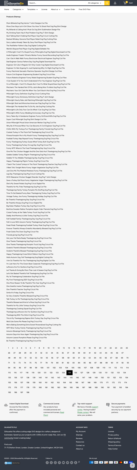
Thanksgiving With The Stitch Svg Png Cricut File (25, 315)
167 (82, 382)
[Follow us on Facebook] (47, 462)
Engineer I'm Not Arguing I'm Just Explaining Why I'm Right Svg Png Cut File (35, 68)
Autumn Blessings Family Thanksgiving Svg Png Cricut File (28, 331)
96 (20, 368)
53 (36, 358)
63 (90, 358)
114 (127, 368)
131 (106, 373)
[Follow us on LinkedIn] (71, 462)
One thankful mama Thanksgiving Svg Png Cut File (25, 286)
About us (54, 9)
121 (45, 373)
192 (114, 387)
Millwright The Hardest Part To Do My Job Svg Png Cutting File (30, 106)
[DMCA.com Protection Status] (12, 463)
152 (114, 378)
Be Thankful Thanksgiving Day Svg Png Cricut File (25, 200)
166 (76, 382)
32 (41, 353)
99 (36, 368)
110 (104, 368)
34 (52, 353)
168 (89, 382)
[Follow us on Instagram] (55, 462)
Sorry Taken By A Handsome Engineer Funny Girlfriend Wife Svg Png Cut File (36, 116)
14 (69, 348)
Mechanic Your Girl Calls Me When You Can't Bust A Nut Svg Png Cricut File (35, 90)
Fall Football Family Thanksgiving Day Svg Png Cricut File (28, 219)
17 (84, 348)
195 (9, 392)
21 (105, 348)
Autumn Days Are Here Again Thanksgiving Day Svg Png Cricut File (32, 334)
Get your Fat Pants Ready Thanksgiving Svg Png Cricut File (29, 238)
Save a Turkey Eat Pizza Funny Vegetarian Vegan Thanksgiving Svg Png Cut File (36, 180)
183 (58, 387)
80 (57, 363)
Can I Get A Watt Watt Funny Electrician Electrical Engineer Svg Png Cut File (36, 58)
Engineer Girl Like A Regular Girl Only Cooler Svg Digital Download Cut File (35, 65)
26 (9, 353)
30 (31, 353)
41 (90, 353)
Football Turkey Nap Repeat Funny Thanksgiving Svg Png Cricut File (32, 139)
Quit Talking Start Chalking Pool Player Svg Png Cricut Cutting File (32, 36)
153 (120, 378)
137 (21, 378)
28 (20, 353)
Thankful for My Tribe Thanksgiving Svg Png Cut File (26, 187)
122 (51, 373)
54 (41, 358)
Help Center (113, 449)
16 (79, 348)
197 (21, 392)
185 (71, 387)
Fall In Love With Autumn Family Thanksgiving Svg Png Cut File (30, 222)
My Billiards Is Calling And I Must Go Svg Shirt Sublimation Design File (33, 30)
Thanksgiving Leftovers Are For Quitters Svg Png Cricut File (29, 312)
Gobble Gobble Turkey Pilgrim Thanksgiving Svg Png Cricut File (30, 155)
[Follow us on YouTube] (63, 462)
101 (48, 368)
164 (64, 382)
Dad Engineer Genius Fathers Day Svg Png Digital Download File (30, 62)
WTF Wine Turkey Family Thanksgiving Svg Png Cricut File (28, 328)
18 (90, 348)
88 (101, 363)
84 (79, 363)
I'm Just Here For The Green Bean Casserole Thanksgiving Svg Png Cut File (35, 264)
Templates (31, 9)
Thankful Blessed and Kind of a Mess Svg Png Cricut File (27, 302)
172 (113, 382)
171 (107, 382)
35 (57, 353)
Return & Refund (114, 438)
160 (40, 382)
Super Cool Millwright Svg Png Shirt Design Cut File (26, 119)
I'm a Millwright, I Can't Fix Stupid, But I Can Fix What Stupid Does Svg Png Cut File (38, 84)
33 (47, 353)
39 (79, 353)
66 (106, 358)
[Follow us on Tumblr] (75, 462)
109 (97, 368)
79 (52, 363)
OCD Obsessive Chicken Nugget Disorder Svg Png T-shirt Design (31, 177)
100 (41, 368)
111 (110, 368)
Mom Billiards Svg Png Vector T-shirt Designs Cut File (27, 23)
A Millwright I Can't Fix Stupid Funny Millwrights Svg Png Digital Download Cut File (38, 52)
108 (91, 368)
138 (27, 378)
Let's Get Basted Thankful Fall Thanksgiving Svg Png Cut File (29, 273)
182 (52, 387)
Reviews (79, 438)
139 (34, 378)
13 (64, 348)
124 (63, 373)
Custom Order (69, 9)
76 (36, 363)
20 (100, 348)
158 (27, 382)
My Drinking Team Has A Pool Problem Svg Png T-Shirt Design (30, 33)
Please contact (83, 412)
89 (107, 363)
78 (46, 363)
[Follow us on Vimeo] (67, 462)
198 (27, 392)
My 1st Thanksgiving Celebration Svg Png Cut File (25, 276)
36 (63, 353)
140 (40, 378)
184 (64, 387)
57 (58, 358)
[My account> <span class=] (115, 3)
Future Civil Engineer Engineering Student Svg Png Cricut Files (30, 74)
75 (30, 363)
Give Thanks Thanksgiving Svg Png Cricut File (23, 241)
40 (84, 353)
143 (58, 378)
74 (25, 363)
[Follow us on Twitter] (51, 462)
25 (127, 348)
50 (20, 358)
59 (68, 358)
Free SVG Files (84, 9)
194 (126, 387)
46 (117, 353)
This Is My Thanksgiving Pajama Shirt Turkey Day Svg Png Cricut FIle (32, 318)
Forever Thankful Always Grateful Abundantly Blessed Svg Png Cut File (33, 228)
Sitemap (79, 435)
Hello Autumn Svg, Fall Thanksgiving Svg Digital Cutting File (29, 257)
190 (102, 387)
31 (36, 353)
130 (100, 373)
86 (90, 363)
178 (27, 387)
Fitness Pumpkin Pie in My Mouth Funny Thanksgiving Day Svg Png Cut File (35, 135)
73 (20, 363)
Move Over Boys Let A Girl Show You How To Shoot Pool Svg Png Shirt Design (36, 26)
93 (128, 363)
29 (25, 353)
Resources (80, 442)
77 (41, 363)
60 (74, 358)
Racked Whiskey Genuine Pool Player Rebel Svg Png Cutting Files (31, 39)
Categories (17, 9)
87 (96, 363)
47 (122, 353)
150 (102, 378)
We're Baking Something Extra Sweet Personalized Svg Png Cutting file (33, 325)
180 (40, 387)
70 (127, 358)
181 (46, 387)
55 (47, 358)
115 (9, 373)
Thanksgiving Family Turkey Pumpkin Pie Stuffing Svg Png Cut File (31, 190)
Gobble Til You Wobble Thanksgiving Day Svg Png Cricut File (29, 158)
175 (9, 387)
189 (96, 387)
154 (126, 378)
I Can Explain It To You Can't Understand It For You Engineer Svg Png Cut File (36, 81)
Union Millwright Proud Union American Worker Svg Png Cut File (31, 123)
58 (63, 358)
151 (108, 378)
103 (60, 368)
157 (21, 382)
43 (101, 353)
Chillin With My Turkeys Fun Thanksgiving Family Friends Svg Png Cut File (34, 129)
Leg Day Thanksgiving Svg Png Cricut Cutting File (25, 174)
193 (120, 387)
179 (34, 387)
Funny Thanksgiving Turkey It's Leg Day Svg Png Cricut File (29, 145)
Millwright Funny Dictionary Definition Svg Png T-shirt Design (30, 97)
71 (9, 363)
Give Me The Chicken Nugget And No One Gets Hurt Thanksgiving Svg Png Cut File (38, 151)
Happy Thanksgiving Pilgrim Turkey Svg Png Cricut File (27, 161)
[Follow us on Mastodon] (79, 462)
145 (71, 378)
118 (27, 373)
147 (83, 378)
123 (57, 373)
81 (63, 363)
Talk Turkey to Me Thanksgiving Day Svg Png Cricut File (27, 299)
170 (101, 382)
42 (95, 353)
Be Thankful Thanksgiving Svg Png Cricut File (23, 341)
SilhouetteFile (19, 458)
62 (84, 358)
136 (15, 378)
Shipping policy (114, 442)
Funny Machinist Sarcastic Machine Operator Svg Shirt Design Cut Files (34, 71)
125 (69, 373)
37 (68, 353)
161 (46, 382)
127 (81, 373)
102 (54, 368)
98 (31, 368)
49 (15, 358)
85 (85, 363)
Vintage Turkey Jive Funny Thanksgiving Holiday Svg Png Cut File (31, 196)
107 (85, 368)
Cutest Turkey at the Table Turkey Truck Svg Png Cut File (28, 212)
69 (122, 358)
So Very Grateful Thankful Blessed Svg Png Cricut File (27, 296)
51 (25, 358)
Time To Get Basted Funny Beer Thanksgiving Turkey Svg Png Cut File (33, 193)
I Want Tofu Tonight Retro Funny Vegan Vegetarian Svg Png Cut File (32, 168)
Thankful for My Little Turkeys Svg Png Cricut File (25, 305)
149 (96, 378)
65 (100, 358)
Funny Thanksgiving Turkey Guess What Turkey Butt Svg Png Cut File (33, 142)
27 (14, 353)
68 (117, 358)
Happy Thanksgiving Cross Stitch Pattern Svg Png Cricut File (29, 254)
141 (46, 378)
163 (58, 382)
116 (15, 373)
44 (106, 353)
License (44, 9)
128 (87, 373)
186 (77, 387)
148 (89, 378)
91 (117, 363)
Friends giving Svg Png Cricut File (19, 235)
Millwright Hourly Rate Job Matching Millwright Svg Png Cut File (31, 100)
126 (75, 373)
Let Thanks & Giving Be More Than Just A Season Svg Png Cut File (31, 270)
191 (108, 387)
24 (121, 348)
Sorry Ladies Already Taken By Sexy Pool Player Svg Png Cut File (31, 42)
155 (9, 382)
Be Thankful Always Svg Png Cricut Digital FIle (24, 203)
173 (119, 382)
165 (70, 382)
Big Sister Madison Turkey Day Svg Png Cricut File (25, 206)
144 (64, 378)
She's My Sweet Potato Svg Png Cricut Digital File (25, 183)
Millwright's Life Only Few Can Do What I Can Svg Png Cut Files (30, 110)
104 (66, 368)
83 (74, 363)
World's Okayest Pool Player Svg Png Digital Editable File (28, 49)
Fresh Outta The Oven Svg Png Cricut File (22, 232)
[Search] (107, 3)
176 (15, 387)
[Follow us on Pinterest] (59, 462)
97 (25, 368)
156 (15, 382)
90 (112, 363)
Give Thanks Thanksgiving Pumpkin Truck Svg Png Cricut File (29, 244)
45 (112, 353)
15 (74, 348)
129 (94, 373)
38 (73, 353)
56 (52, 358)
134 (124, 373)
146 (77, 378)
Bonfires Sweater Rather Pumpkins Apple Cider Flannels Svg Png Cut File (34, 209)
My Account (81, 431)
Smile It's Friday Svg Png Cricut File (20, 293)
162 (52, 382)
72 (14, 363)
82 (68, 363)
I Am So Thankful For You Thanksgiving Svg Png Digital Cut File (30, 261)
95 (15, 368)
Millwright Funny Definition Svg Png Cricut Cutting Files (28, 94)
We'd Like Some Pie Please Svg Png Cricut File (24, 321)
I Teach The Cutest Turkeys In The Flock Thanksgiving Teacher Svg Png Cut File (36, 164)
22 (111, 348)
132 (112, 373)
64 (95, 358)
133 (118, 373)
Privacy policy (113, 435)
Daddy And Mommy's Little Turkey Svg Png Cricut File (27, 216)
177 (21, 387)
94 (9, 368)
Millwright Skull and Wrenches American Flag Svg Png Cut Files (30, 103)
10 (48, 348)
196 (15, 392)
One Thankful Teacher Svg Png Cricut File (22, 289)
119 (33, 373)
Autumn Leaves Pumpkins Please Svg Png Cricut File (26, 338)
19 (95, 348)
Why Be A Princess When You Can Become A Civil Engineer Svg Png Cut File (35, 126)
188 (89, 387)
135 (9, 378)
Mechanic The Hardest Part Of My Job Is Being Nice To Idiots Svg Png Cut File (36, 87)
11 (53, 348)
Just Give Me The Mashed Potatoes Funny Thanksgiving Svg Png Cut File (34, 171)
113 (121, 368)
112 (115, 368)
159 (34, 382)
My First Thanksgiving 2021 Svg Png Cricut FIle (24, 280)
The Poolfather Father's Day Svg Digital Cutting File (26, 46)
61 (79, 358)
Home (6, 9)
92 (123, 363)
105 (72, 368)
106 (79, 368)
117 (21, 373)
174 (125, 382)
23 (116, 348)
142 (52, 378)
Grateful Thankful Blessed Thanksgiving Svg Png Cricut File (29, 248)
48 (9, 358)
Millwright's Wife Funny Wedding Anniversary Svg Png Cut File (30, 113)
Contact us (80, 445)
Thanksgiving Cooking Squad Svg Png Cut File (24, 309)
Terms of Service (114, 445)
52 (31, 358)
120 (39, 373)
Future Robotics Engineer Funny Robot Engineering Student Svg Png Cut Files (36, 78)
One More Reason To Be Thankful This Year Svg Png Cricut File (30, 283)
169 (95, 382)
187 (83, 387)
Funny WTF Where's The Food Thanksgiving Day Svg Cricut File (30, 148)
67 (111, 358)
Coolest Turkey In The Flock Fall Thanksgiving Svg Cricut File (29, 132)
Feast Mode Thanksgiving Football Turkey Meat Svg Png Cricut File (32, 225)
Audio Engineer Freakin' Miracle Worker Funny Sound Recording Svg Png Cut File (37, 55)
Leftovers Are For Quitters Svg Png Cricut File (24, 267)
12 (59, 348)
